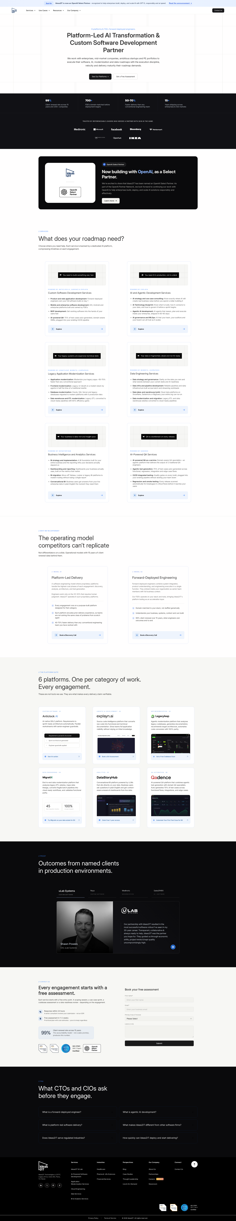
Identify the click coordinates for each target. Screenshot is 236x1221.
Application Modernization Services (80, 1183)
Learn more (109, 201)
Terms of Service (110, 1218)
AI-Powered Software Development (79, 1175)
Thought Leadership (130, 1179)
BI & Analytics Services (79, 1199)
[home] (14, 10)
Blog (124, 1169)
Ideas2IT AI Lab (77, 1169)
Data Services (76, 1194)
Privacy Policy (93, 1218)
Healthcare (101, 1169)
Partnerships (153, 1174)
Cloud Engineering (78, 1189)
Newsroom (153, 1184)
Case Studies (128, 1174)
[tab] (71, 892)
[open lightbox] (173, 947)
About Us (152, 1169)
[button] (31, 10)
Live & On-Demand (130, 1184)
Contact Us (179, 1169)
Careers (152, 1179)
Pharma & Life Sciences (106, 1174)
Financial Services (104, 1179)
